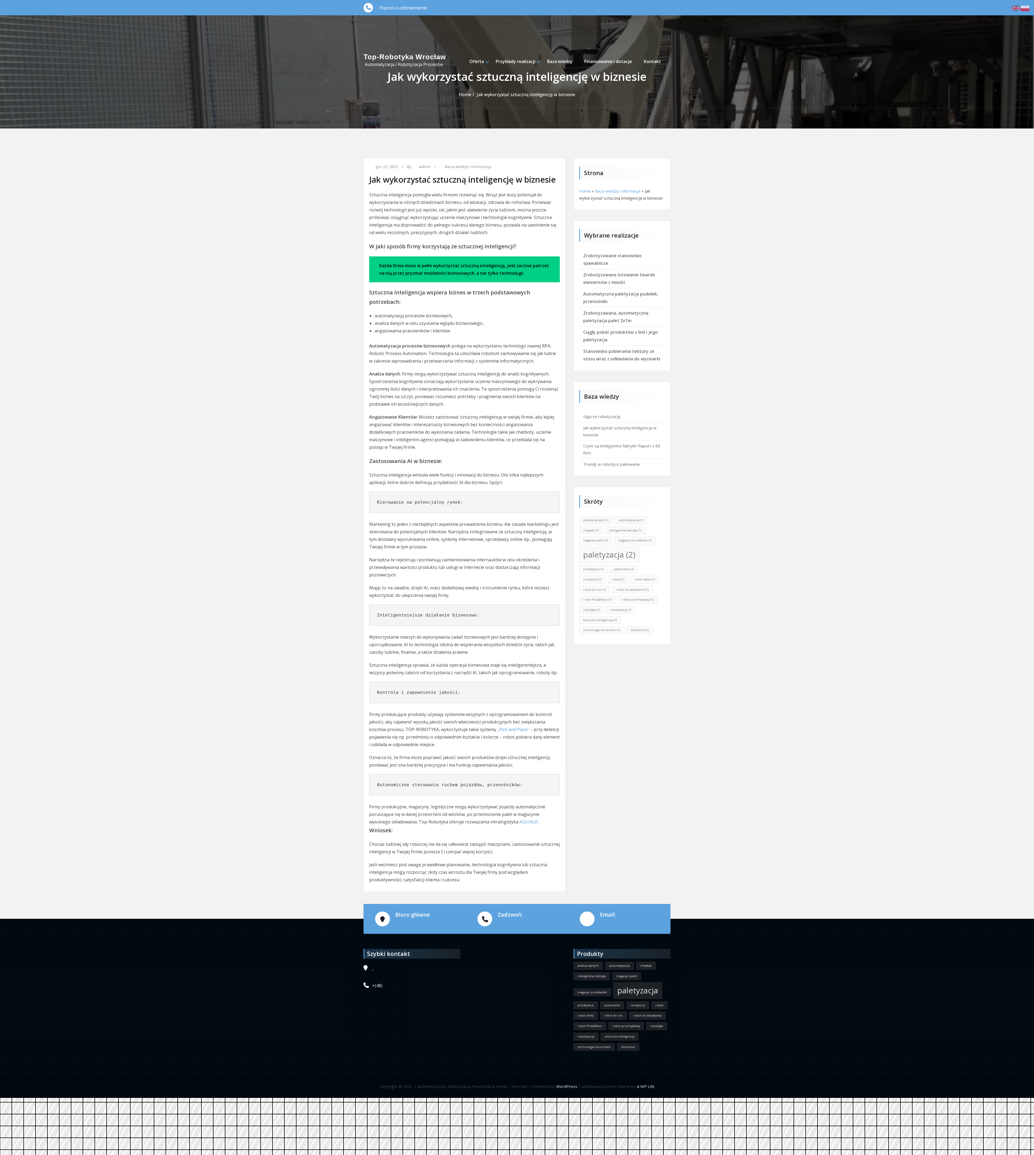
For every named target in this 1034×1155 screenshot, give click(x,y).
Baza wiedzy (559, 61)
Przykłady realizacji (515, 61)
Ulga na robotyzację (601, 416)
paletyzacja (609, 554)
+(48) (377, 986)
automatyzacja (631, 520)
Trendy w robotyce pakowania (611, 464)
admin (425, 166)
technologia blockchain (601, 630)
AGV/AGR (528, 822)
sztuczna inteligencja (600, 620)
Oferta (476, 61)
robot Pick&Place (597, 599)
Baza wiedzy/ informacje (468, 166)
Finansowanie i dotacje (608, 61)
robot (618, 579)
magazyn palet (595, 540)
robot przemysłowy (638, 599)
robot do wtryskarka (632, 590)
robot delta (645, 579)
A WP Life (646, 1086)
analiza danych (595, 520)
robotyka (591, 610)
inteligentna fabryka (625, 530)
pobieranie (624, 569)
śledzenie (640, 630)
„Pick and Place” (513, 729)
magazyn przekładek (635, 540)
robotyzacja (620, 610)
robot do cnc (594, 590)
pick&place (593, 569)
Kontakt (652, 61)
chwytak (591, 530)
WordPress (566, 1086)
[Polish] (1025, 8)
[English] (1016, 8)
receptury (592, 579)
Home (585, 191)
